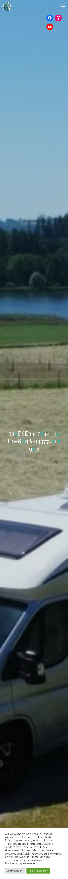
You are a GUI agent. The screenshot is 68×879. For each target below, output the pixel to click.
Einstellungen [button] (14, 870)
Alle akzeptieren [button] (38, 870)
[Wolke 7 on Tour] (7, 6)
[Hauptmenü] (62, 6)
